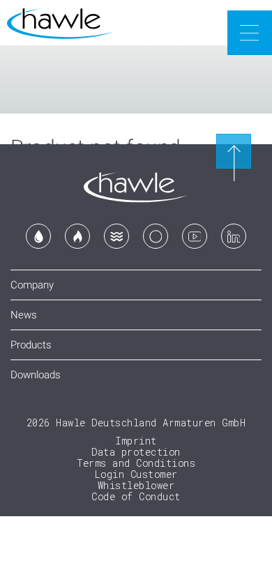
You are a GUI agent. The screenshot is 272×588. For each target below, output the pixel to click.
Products (31, 345)
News (23, 315)
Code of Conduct (136, 496)
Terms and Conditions (136, 463)
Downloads (35, 375)
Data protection (136, 451)
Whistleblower (136, 485)
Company (32, 285)
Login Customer (136, 474)
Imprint (136, 440)
